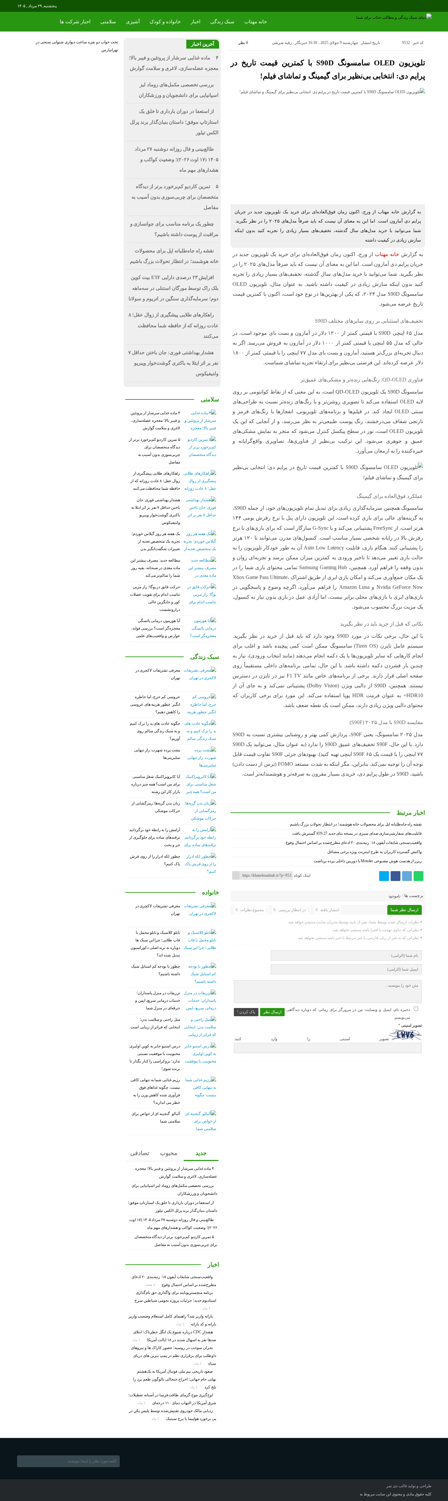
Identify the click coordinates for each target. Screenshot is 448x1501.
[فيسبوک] (395, 876)
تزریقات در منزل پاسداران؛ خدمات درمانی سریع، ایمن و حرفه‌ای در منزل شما (157, 1000)
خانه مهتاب (255, 21)
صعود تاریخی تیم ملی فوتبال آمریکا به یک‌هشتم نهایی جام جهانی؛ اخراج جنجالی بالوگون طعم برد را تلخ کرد (174, 1379)
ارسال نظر (272, 1012)
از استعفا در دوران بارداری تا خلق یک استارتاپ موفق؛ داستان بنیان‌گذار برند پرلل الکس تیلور (174, 122)
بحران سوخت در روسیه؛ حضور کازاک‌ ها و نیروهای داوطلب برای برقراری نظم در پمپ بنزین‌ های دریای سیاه (173, 1355)
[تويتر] (384, 876)
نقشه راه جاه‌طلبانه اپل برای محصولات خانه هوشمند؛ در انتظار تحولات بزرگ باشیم (356, 824)
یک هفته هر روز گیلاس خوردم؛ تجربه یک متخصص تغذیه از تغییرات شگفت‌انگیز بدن (156, 541)
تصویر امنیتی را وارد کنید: (311, 1039)
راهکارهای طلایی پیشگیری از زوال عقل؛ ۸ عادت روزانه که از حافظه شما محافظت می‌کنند (173, 325)
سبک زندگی (222, 21)
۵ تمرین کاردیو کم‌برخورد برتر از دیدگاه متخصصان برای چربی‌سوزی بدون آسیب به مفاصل (175, 197)
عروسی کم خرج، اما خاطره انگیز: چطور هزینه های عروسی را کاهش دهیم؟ (155, 704)
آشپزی (133, 21)
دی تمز (391, 1486)
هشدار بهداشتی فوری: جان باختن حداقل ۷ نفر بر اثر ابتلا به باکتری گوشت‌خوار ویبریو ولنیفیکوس (173, 363)
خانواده (210, 892)
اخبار (195, 21)
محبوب (168, 1153)
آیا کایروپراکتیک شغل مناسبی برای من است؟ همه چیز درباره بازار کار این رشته (155, 784)
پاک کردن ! (246, 1012)
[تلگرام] (407, 876)
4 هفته (150, 1285)
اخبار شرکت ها (75, 21)
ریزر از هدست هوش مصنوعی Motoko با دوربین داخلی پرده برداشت (368, 861)
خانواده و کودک (165, 21)
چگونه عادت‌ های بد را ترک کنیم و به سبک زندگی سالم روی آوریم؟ (155, 731)
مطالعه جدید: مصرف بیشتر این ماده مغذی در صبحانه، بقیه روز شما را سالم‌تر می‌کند (155, 568)
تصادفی (139, 1153)
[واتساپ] (418, 876)
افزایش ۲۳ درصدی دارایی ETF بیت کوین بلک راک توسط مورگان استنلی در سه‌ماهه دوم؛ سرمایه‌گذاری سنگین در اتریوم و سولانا (173, 288)
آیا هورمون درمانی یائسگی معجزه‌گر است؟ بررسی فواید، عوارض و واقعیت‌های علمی (155, 628)
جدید (201, 1153)
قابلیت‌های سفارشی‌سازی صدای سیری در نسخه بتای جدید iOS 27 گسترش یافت (357, 833)
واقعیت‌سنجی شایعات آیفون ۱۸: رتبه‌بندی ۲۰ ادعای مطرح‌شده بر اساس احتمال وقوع (354, 842)
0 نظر (243, 42)
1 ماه (207, 1308)
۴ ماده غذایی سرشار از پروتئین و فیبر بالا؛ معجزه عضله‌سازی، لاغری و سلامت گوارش (155, 420)
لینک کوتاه (302, 875)
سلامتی (108, 21)
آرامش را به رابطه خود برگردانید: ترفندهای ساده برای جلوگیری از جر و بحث (154, 837)
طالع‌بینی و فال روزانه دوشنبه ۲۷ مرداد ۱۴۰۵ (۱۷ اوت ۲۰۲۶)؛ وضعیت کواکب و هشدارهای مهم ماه (176, 159)
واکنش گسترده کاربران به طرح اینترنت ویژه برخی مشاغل (374, 851)
